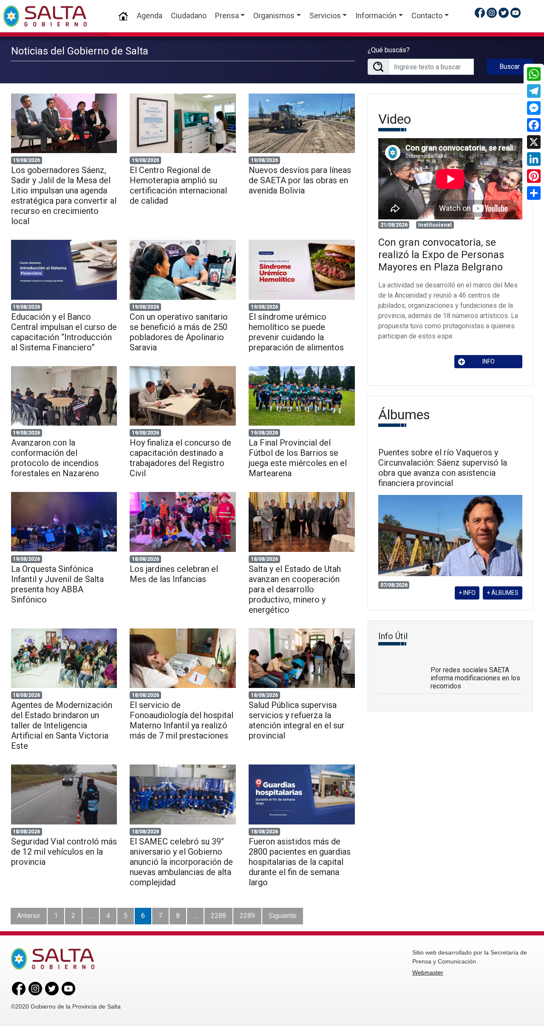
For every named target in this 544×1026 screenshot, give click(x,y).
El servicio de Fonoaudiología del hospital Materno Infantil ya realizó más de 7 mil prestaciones (181, 720)
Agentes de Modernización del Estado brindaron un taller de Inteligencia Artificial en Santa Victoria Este (61, 725)
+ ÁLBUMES (502, 592)
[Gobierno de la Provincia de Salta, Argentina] (45, 16)
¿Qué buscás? (389, 50)
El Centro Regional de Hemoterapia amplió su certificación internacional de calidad (178, 185)
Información (376, 15)
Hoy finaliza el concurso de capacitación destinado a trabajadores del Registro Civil (180, 458)
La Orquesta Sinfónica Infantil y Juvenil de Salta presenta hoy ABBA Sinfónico (57, 584)
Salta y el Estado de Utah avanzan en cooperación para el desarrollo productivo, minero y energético (295, 589)
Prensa (227, 15)
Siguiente (283, 916)
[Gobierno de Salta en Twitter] (504, 13)
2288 (218, 916)
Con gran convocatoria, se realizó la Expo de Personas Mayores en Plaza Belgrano (441, 254)
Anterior (28, 916)
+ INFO (467, 592)
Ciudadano (189, 15)
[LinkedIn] (533, 159)
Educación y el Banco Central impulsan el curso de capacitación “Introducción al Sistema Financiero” (64, 332)
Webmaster (427, 972)
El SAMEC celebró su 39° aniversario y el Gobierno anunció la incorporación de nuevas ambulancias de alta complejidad (181, 861)
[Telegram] (533, 90)
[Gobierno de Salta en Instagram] (492, 13)
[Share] (533, 193)
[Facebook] (533, 125)
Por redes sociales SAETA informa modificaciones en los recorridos (475, 678)
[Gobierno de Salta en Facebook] (480, 13)
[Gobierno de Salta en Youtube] (515, 13)
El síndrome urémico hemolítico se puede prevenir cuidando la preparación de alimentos (296, 332)
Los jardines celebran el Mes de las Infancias (174, 574)
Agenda (149, 15)
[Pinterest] (533, 176)
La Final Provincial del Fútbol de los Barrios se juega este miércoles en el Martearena (298, 458)
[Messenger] (533, 108)
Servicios (325, 15)
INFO (488, 361)
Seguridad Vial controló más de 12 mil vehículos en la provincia (64, 851)
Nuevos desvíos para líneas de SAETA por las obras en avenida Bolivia (300, 180)
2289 (247, 916)
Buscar (509, 67)
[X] (533, 142)
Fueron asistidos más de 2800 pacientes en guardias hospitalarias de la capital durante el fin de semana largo (300, 861)
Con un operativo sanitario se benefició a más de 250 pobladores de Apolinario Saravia (179, 332)
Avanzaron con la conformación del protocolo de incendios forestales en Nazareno (55, 458)
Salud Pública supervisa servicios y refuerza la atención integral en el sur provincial (297, 720)
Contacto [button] (426, 15)
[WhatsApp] (533, 73)
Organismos (274, 15)
